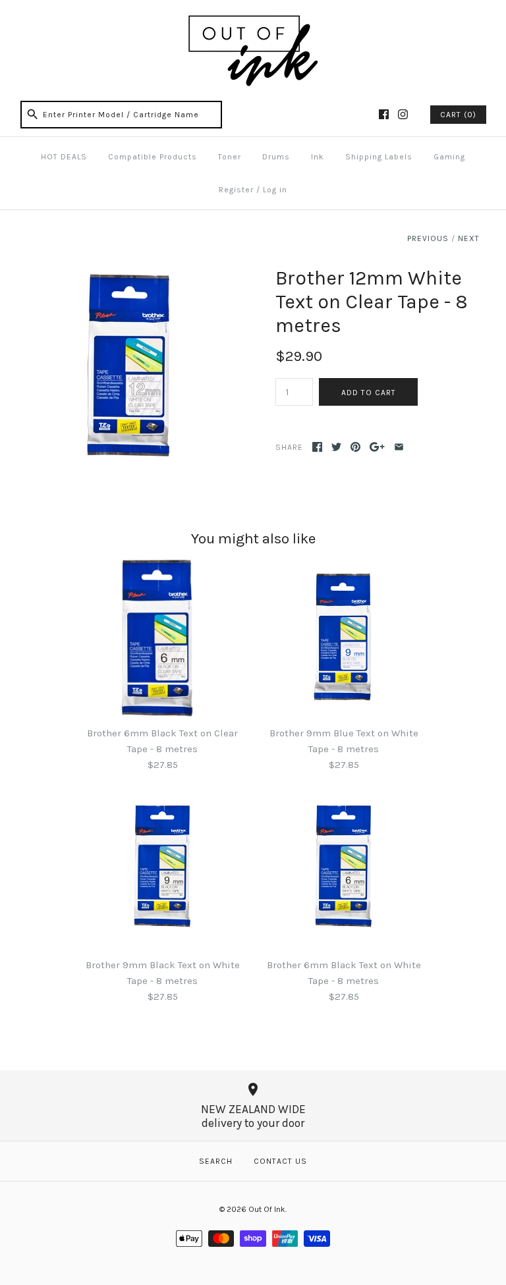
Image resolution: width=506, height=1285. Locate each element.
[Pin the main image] (355, 447)
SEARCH (216, 1161)
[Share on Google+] (377, 447)
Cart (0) (458, 114)
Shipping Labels (378, 156)
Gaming (449, 156)
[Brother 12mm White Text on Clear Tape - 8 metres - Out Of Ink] (128, 274)
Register (236, 189)
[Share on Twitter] (336, 447)
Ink (317, 156)
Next (469, 238)
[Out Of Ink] (253, 21)
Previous (428, 238)
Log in (275, 189)
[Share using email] (399, 447)
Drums (276, 156)
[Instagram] (403, 114)
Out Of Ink (266, 1209)
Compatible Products (152, 156)
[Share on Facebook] (317, 447)
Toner (229, 156)
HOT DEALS (64, 156)
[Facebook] (384, 114)
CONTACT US (280, 1161)
